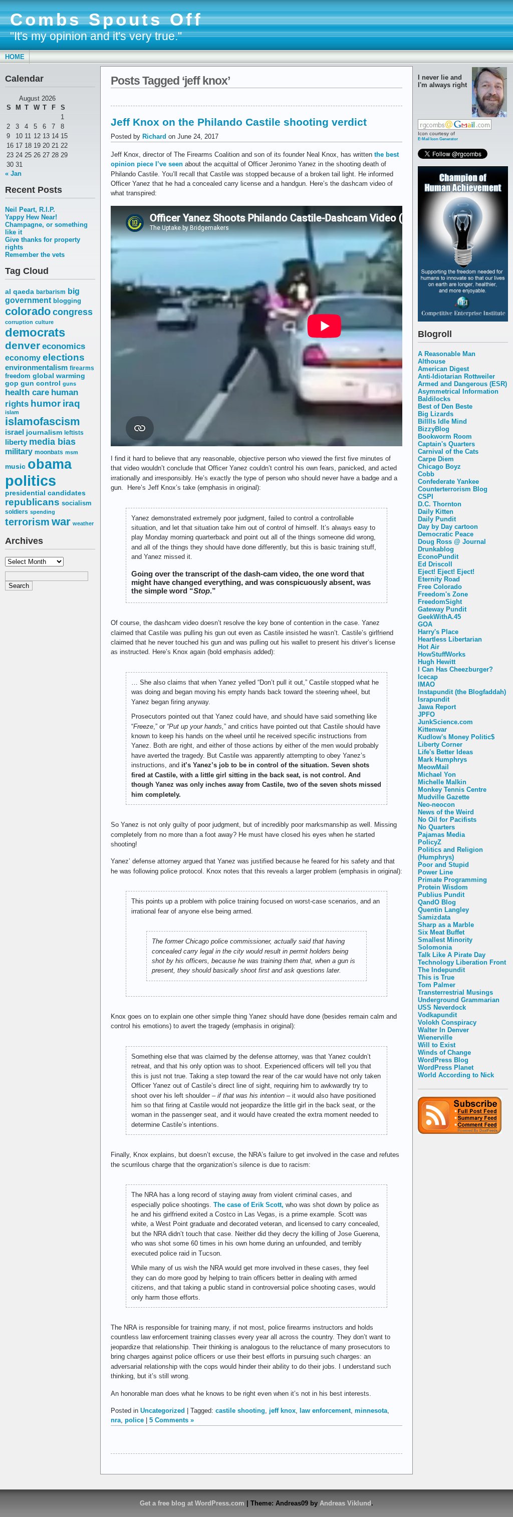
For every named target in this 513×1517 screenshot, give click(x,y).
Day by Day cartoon (448, 526)
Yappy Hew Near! (31, 217)
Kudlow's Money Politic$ (456, 737)
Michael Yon (437, 774)
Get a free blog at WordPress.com (192, 1503)
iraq (71, 403)
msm (71, 452)
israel (14, 432)
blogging (67, 301)
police (134, 1420)
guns (69, 384)
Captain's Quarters (446, 444)
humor (46, 403)
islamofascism (42, 421)
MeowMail (433, 767)
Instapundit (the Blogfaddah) (462, 692)
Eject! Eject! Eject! (446, 571)
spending (42, 512)
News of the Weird (446, 812)
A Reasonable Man (446, 354)
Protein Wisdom (443, 887)
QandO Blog (437, 902)
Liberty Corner (440, 744)
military (19, 451)
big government (42, 296)
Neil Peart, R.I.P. (30, 209)
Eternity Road (439, 579)
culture (44, 322)
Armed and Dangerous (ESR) (462, 384)
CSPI (425, 496)
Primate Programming (452, 879)
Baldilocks (434, 399)
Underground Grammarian (458, 1000)
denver (22, 345)
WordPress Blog (443, 1060)
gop (12, 383)
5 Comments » (171, 1420)
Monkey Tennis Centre (452, 789)
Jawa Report (437, 707)
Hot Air (428, 647)
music (15, 466)
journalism (44, 432)
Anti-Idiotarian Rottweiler (456, 376)
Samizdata (434, 917)
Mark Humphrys (442, 759)
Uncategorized (162, 1410)
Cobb (426, 474)
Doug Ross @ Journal (452, 541)
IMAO (426, 684)
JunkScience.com (445, 722)
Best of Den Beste (445, 406)
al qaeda (19, 291)
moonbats (49, 452)
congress (73, 312)
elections (64, 357)
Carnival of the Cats (448, 451)
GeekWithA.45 (439, 617)
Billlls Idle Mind (442, 421)
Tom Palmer (436, 985)
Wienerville (435, 1037)
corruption (19, 322)
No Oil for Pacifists (447, 819)
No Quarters (436, 827)
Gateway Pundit (442, 609)
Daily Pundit (437, 519)
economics (63, 346)
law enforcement (325, 1410)
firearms (82, 368)
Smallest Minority (445, 940)
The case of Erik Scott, (248, 1204)
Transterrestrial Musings (455, 992)
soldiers (16, 511)
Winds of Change (444, 1052)
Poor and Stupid (443, 864)
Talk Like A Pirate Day (451, 955)
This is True (436, 977)
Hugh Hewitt (436, 662)
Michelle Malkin (442, 782)
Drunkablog (436, 549)
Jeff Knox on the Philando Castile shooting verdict (239, 122)
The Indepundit (441, 970)
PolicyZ (429, 842)
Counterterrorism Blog (452, 489)
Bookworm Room (445, 436)
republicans (32, 502)
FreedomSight (440, 601)
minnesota (371, 1410)
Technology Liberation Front (462, 962)
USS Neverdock (442, 1007)
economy (23, 358)
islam (12, 412)
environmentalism (36, 367)
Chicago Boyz (439, 466)
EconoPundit (438, 556)
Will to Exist (436, 1045)
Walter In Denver (443, 1030)
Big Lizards (435, 414)
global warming (59, 376)
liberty (16, 442)
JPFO (426, 714)
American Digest (443, 369)
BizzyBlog (433, 429)
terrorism (27, 521)
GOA (425, 624)
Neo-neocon (436, 804)
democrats (35, 332)
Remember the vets (35, 254)
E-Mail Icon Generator (438, 138)
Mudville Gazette (443, 797)
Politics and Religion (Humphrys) (450, 853)
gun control (41, 383)
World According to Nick (456, 1075)
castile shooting (240, 1410)
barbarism (51, 291)
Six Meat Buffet (441, 932)
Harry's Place (438, 632)
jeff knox (282, 1410)
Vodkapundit (437, 1015)
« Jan (13, 173)
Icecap (428, 677)
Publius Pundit (441, 894)
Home (15, 57)
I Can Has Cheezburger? (455, 669)
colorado (28, 311)
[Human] (463, 319)
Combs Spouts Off (106, 19)
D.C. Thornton (439, 504)
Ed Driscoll (435, 564)
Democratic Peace (445, 534)
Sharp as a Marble (446, 925)
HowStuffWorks (441, 654)
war (61, 521)
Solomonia (435, 947)
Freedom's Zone (443, 594)
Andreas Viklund (345, 1503)
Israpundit (433, 699)
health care (27, 392)
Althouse (431, 361)
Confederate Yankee (448, 481)
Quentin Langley (443, 910)
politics (30, 480)
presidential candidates (45, 493)
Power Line (435, 872)
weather (83, 523)
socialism (77, 503)
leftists (74, 432)
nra (116, 1420)
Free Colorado (440, 586)
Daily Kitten (435, 511)
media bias (52, 441)
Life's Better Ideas (445, 752)
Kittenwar (432, 729)
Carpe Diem (436, 459)
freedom (18, 376)
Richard (154, 136)
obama (50, 464)
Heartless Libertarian (450, 639)
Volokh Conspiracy (447, 1022)
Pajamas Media (441, 834)
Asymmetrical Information (458, 391)
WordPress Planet (445, 1067)
